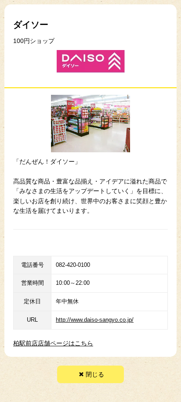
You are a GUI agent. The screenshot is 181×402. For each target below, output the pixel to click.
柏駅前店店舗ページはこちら (53, 343)
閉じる (95, 374)
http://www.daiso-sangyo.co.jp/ (95, 319)
